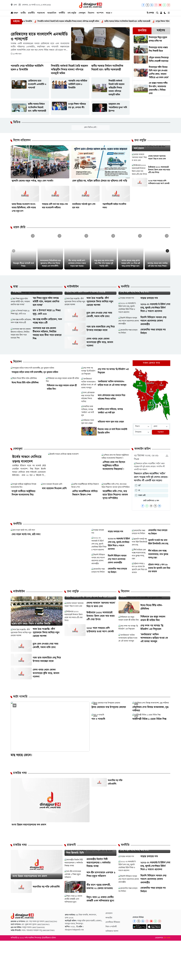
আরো (108, 13)
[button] (167, 251)
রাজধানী (71, 845)
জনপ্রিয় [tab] (142, 31)
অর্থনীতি (62, 13)
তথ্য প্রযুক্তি (71, 13)
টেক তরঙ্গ (166, 938)
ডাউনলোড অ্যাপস (112, 931)
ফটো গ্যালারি (20, 697)
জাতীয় (23, 13)
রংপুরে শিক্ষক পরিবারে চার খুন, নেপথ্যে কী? (145, 21)
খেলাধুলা (82, 13)
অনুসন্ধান (161, 432)
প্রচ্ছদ (15, 13)
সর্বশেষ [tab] (161, 31)
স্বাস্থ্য (15, 287)
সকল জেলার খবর (151, 363)
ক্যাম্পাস (100, 13)
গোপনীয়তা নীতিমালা (113, 922)
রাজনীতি (31, 13)
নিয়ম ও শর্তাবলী (111, 927)
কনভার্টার (109, 918)
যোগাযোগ (109, 913)
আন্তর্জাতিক (51, 13)
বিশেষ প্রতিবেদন (22, 140)
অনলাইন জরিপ (142, 449)
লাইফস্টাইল (73, 287)
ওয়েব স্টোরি (19, 227)
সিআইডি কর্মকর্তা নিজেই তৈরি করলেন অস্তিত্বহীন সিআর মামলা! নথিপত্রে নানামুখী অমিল (43, 21)
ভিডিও (16, 122)
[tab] (142, 30)
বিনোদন (91, 13)
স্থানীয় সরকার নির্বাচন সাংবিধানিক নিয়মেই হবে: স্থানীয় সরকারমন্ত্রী (102, 21)
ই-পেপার (150, 13)
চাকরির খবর (20, 773)
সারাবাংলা (41, 13)
